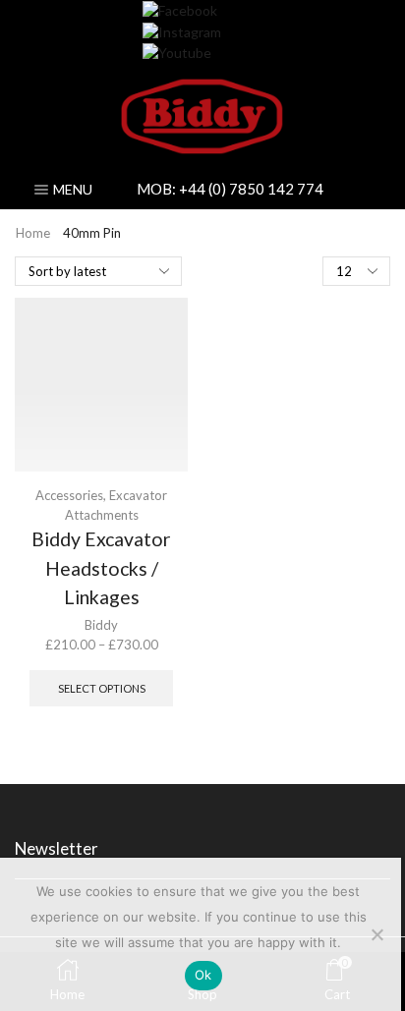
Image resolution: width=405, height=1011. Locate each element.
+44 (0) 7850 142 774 (251, 188)
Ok (203, 975)
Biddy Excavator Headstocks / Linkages (101, 568)
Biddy (101, 625)
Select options (101, 688)
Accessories (69, 495)
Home (33, 233)
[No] (376, 934)
